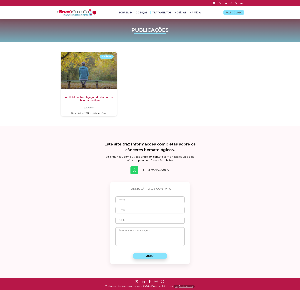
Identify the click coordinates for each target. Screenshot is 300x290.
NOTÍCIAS (180, 12)
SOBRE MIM (125, 12)
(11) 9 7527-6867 (155, 170)
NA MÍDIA (195, 12)
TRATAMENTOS (161, 12)
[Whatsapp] (134, 170)
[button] (214, 3)
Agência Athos (184, 286)
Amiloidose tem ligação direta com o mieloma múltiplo (89, 99)
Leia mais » (89, 108)
